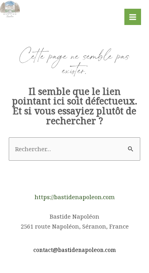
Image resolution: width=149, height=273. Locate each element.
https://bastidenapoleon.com (75, 197)
